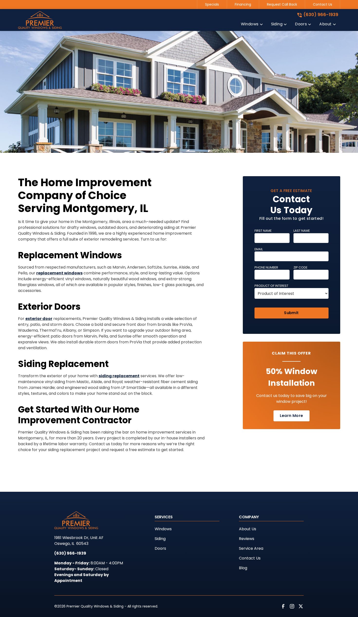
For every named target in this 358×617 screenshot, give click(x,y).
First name (263, 231)
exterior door (38, 318)
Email (258, 249)
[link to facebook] (283, 606)
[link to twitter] (301, 606)
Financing (243, 4)
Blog (243, 568)
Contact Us (322, 4)
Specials (212, 4)
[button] (252, 25)
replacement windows (59, 273)
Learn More (291, 415)
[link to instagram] (292, 606)
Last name (301, 231)
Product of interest (271, 286)
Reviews (246, 538)
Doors (160, 548)
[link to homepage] (40, 20)
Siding (160, 538)
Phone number (266, 267)
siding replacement (119, 376)
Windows (163, 529)
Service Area (251, 548)
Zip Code (300, 267)
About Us (247, 529)
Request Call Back (282, 4)
